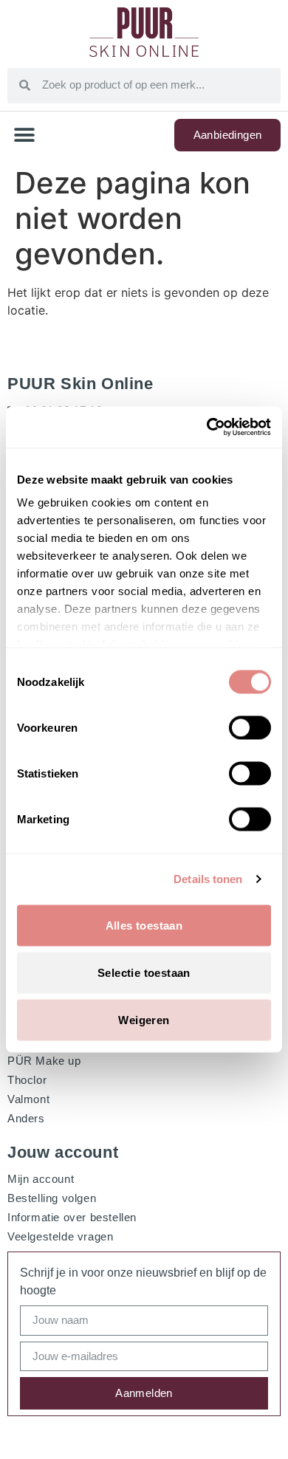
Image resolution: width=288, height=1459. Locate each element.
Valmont (28, 1099)
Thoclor (27, 1080)
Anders (26, 1118)
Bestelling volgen (51, 1198)
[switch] (250, 727)
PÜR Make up (44, 1060)
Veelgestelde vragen (60, 1236)
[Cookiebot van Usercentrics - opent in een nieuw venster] (207, 427)
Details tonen (208, 879)
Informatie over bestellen (72, 1217)
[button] (24, 135)
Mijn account (40, 1179)
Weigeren (143, 1019)
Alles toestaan (144, 925)
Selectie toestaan (144, 972)
